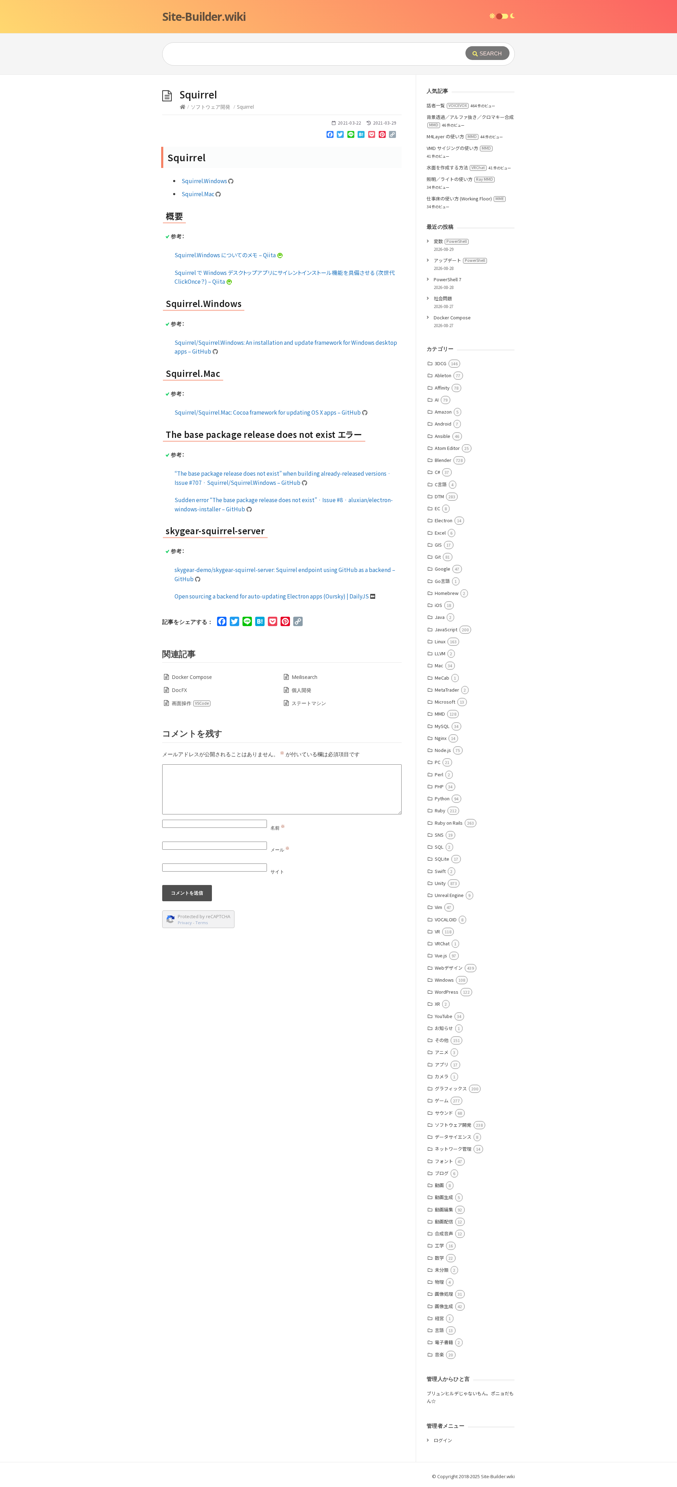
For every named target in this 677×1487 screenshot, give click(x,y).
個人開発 (301, 690)
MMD (440, 713)
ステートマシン (309, 703)
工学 (439, 1245)
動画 (439, 1185)
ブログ (442, 1173)
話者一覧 (447, 105)
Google (442, 568)
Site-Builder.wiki (204, 16)
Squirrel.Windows (205, 181)
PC (437, 762)
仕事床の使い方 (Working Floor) (465, 198)
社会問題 (443, 298)
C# (437, 472)
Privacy (185, 922)
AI (437, 399)
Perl (439, 774)
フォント (444, 1161)
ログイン (443, 1440)
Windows (444, 979)
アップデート (459, 260)
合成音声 (444, 1233)
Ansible (442, 436)
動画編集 (444, 1209)
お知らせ (444, 1028)
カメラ (442, 1076)
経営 (439, 1318)
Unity (440, 883)
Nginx (440, 738)
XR (437, 1003)
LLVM (440, 653)
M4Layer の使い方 (452, 136)
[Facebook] (330, 136)
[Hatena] (361, 136)
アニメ (442, 1052)
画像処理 (444, 1293)
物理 (439, 1281)
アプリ (442, 1064)
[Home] (182, 106)
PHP (439, 786)
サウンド (444, 1112)
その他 (442, 1040)
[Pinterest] (382, 136)
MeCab (442, 677)
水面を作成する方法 (456, 167)
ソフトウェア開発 (210, 106)
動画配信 (444, 1221)
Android (443, 423)
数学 (439, 1257)
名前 (277, 828)
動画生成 (444, 1197)
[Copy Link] (392, 136)
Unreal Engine (449, 895)
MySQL (442, 726)
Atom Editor (447, 448)
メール (279, 850)
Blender (443, 460)
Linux (440, 641)
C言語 (441, 484)
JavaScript (446, 629)
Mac (439, 665)
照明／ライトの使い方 (460, 179)
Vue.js (441, 955)
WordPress (446, 991)
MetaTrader (447, 689)
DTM (439, 496)
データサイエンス (453, 1136)
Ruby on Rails (449, 822)
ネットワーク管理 (453, 1148)
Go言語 (442, 581)
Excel (440, 532)
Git (438, 556)
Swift (440, 871)
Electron (443, 520)
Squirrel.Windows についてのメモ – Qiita (226, 255)
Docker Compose (192, 677)
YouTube (443, 1016)
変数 (450, 241)
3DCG (440, 363)
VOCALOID (446, 919)
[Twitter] (340, 136)
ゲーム (442, 1100)
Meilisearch (304, 677)
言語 (439, 1330)
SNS (439, 834)
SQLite (442, 858)
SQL (439, 846)
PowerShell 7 (447, 279)
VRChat (442, 943)
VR (437, 931)
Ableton (443, 375)
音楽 (439, 1354)
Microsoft (445, 701)
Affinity (442, 387)
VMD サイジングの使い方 (459, 148)
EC (437, 508)
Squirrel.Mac (198, 194)
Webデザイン (449, 967)
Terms (201, 922)
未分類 (442, 1269)
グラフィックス (451, 1088)
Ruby (440, 810)
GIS (438, 544)
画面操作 (190, 703)
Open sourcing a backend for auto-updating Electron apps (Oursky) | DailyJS (272, 596)
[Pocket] (371, 136)
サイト (277, 871)
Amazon (443, 411)
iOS (438, 605)
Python (442, 798)
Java (440, 617)
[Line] (351, 136)
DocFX (179, 690)
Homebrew (446, 593)
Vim (438, 907)
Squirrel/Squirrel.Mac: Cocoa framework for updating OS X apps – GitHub (268, 412)
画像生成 (444, 1306)
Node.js (443, 750)
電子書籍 (444, 1342)
